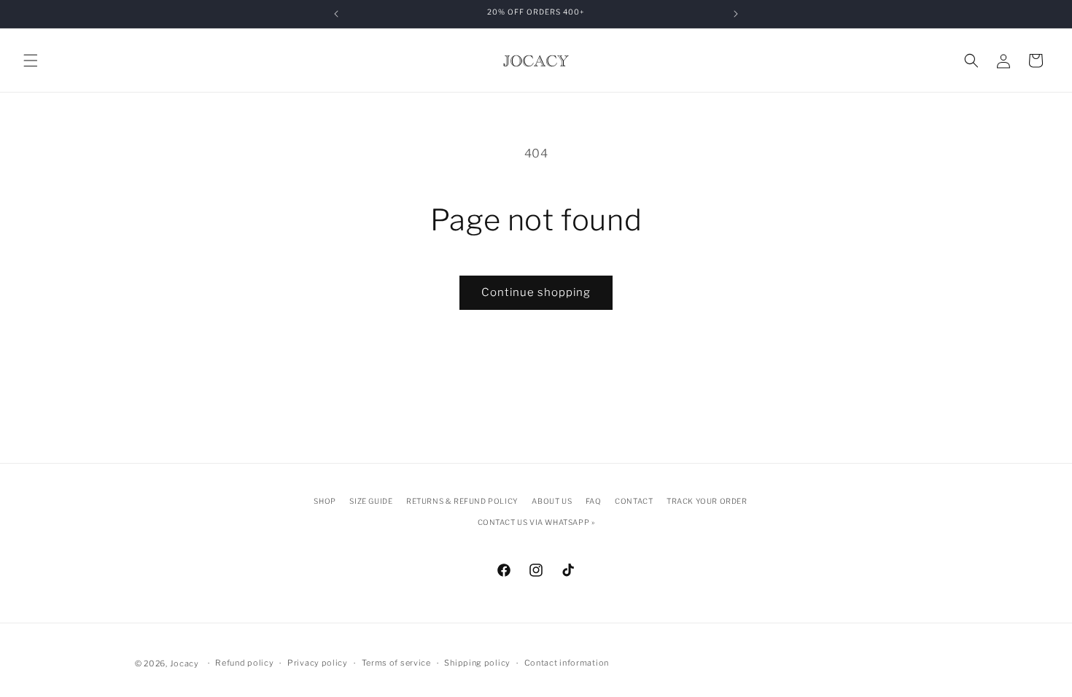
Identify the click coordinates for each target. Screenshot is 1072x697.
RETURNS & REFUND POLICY (462, 501)
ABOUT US (552, 501)
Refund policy (244, 663)
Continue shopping (536, 292)
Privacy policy (317, 663)
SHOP (324, 501)
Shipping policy (477, 663)
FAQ (594, 501)
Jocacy (184, 663)
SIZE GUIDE (370, 501)
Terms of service (396, 663)
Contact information (566, 663)
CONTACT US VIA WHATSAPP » (536, 522)
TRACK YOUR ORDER (707, 501)
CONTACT (634, 501)
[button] (31, 60)
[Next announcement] (736, 14)
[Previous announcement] (336, 14)
